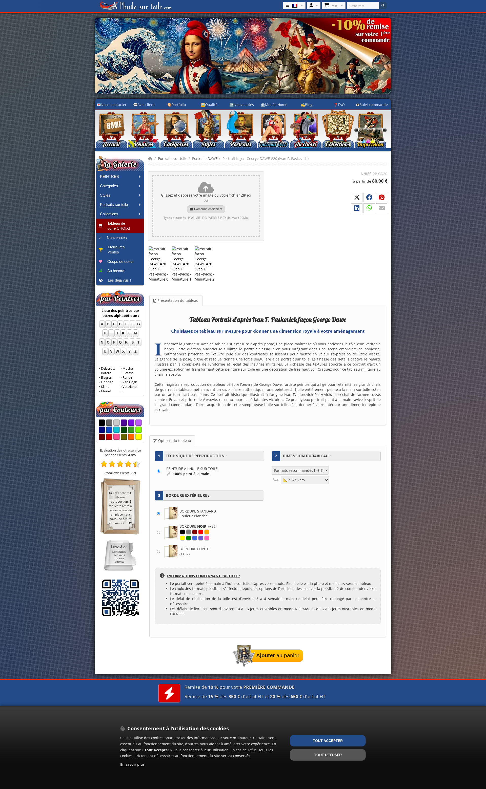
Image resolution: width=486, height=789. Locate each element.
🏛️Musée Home (274, 104)
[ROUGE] (200, 532)
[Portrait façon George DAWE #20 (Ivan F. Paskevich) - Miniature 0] (160, 264)
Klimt (105, 387)
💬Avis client (144, 104)
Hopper (107, 382)
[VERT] (188, 538)
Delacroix (108, 368)
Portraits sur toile (172, 158)
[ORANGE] (206, 532)
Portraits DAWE (205, 158)
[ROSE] (206, 538)
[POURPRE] (200, 538)
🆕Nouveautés (241, 104)
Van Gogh (130, 382)
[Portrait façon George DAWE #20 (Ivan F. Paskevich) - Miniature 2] (206, 264)
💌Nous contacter (111, 104)
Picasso (128, 373)
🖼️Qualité (209, 104)
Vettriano (130, 387)
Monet (106, 391)
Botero (106, 373)
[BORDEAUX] (194, 532)
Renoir (127, 377)
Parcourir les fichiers (207, 209)
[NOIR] (182, 532)
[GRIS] (188, 532)
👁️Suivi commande (371, 104)
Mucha (128, 368)
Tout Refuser (328, 755)
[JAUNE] (182, 538)
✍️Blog (306, 104)
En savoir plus (132, 764)
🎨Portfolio (176, 104)
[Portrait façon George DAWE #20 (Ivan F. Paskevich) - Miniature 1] (183, 264)
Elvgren (106, 377)
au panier (277, 655)
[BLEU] (194, 538)
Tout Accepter (328, 741)
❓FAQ (339, 104)
